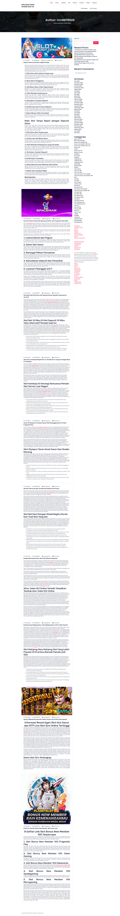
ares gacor (51, 561)
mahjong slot (55, 632)
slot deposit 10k (78, 195)
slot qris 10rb (77, 208)
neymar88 (77, 164)
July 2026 (77, 81)
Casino (57, 2)
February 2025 (78, 99)
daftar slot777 (78, 150)
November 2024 (78, 104)
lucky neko (48, 453)
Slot (69, 2)
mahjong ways (78, 160)
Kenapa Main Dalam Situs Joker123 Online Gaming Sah (40, 558)
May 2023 (76, 132)
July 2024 (77, 111)
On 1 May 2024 (27, 826)
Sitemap (75, 2)
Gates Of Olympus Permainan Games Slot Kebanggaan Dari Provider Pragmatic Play (45, 424)
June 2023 (77, 131)
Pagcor (43, 239)
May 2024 (77, 114)
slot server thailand (78, 277)
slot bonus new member (80, 189)
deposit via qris (78, 152)
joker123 (76, 230)
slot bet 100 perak (49, 492)
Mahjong (94, 2)
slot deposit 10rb (79, 197)
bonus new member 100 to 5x (82, 145)
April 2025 (77, 96)
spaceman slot (78, 218)
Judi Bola (63, 2)
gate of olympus (43, 427)
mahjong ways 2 (78, 162)
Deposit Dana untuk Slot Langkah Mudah (36, 62)
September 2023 (79, 127)
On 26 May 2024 (27, 218)
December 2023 (78, 122)
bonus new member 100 (80, 142)
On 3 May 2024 (27, 717)
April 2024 (77, 116)
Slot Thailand (93, 8)
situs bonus (77, 169)
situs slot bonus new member (82, 174)
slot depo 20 (77, 249)
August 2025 (77, 89)
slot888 (76, 215)
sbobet (76, 167)
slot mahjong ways (79, 202)
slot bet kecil (77, 184)
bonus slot (77, 147)
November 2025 (78, 84)
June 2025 (77, 92)
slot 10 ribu (76, 272)
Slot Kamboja (84, 8)
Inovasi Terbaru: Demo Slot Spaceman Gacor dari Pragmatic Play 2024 (46, 221)
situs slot (76, 246)
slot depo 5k (77, 225)
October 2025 (78, 86)
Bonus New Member (79, 140)
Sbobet (88, 2)
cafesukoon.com (30, 223)
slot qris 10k (77, 207)
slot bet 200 (77, 182)
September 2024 (79, 107)
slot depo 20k (78, 194)
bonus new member (78, 235)
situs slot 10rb (78, 172)
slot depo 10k (78, 192)
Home (51, 2)
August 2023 (77, 129)
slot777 (76, 228)
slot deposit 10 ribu (78, 227)
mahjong (76, 157)
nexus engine (77, 278)
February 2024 (78, 119)
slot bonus (77, 185)
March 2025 (77, 97)
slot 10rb (76, 180)
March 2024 (77, 117)
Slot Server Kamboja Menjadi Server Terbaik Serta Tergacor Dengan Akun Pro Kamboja (47, 360)
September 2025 (79, 87)
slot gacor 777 (77, 244)
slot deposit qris (77, 283)
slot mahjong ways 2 (79, 204)
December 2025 (78, 82)
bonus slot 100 (77, 247)
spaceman (77, 217)
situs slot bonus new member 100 (83, 175)
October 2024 (78, 106)
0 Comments (59, 60)
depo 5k (76, 236)
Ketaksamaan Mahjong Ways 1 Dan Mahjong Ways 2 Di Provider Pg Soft (46, 625)
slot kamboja (35, 365)
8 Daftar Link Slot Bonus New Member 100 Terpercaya (41, 828)
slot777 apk (77, 212)
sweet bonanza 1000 (79, 241)
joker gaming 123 (43, 585)
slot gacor (77, 199)
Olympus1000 (77, 165)
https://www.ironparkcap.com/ (45, 390)
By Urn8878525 (35, 60)
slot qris (76, 205)
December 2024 (78, 102)
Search (76, 38)
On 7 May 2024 (27, 293)
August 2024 (77, 109)
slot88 (76, 213)
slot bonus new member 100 (82, 190)
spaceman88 (77, 220)
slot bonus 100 (78, 187)
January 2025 (78, 101)
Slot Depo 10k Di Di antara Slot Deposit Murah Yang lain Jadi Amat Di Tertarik (45, 296)
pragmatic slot (77, 233)
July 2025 (77, 91)
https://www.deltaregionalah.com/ (52, 301)
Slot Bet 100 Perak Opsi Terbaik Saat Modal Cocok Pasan (41, 488)
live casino (77, 155)
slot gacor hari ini (79, 200)
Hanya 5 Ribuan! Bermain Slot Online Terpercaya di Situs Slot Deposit (45, 719)
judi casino (56, 324)
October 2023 (78, 126)
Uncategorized (47, 218)
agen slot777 (78, 139)
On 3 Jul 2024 (27, 60)
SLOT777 (76, 210)
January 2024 (78, 121)
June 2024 (77, 112)
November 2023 (78, 124)
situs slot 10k (78, 170)
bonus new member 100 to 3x (82, 144)
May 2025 (76, 94)
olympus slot (77, 268)
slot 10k (76, 179)
